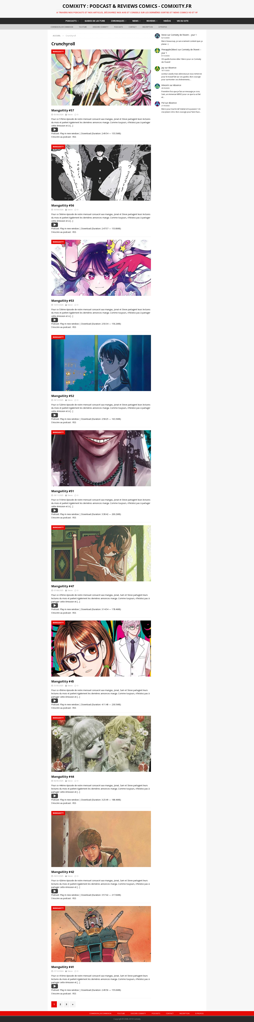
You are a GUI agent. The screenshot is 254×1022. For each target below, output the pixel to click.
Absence (172, 67)
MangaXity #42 (62, 872)
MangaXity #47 (62, 586)
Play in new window (69, 133)
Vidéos (167, 20)
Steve (70, 114)
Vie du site (182, 20)
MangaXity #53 (62, 301)
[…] (71, 125)
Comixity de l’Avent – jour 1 (184, 34)
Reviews (151, 20)
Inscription (147, 27)
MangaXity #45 (62, 681)
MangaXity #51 (62, 491)
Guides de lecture (95, 20)
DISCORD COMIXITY (100, 27)
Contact (132, 27)
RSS (74, 136)
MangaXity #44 (62, 777)
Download (86, 133)
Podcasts (71, 20)
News (135, 20)
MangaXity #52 (62, 396)
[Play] (54, 130)
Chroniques (117, 20)
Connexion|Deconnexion (62, 27)
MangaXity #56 (62, 205)
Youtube (83, 27)
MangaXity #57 (62, 110)
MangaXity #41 (62, 967)
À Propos (163, 27)
